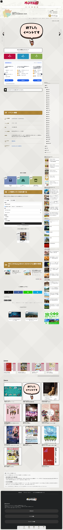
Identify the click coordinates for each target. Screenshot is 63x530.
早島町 (48, 122)
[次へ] (41, 74)
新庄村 (48, 128)
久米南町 (48, 139)
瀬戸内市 (48, 110)
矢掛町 (48, 126)
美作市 (48, 116)
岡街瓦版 (31, 499)
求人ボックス (39, 62)
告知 (37, 7)
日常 (46, 146)
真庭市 (48, 114)
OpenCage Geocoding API (48, 478)
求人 (29, 7)
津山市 (48, 93)
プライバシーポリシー (27, 492)
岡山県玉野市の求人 (8, 62)
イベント (26, 7)
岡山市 (48, 89)
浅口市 (48, 118)
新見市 (48, 106)
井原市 (48, 99)
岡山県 (6, 300)
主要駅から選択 (8, 206)
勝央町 (48, 133)
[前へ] (4, 74)
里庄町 (48, 124)
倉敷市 (48, 91)
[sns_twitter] (8, 292)
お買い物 (47, 150)
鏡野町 (48, 130)
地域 (32, 7)
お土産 (47, 148)
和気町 (48, 120)
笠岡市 (48, 97)
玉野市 (10, 300)
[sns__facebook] (18, 292)
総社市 (48, 101)
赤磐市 (48, 112)
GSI (21, 478)
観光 (34, 7)
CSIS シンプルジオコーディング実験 (29, 478)
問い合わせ (31, 510)
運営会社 (20, 492)
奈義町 (48, 135)
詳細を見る (13, 140)
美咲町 (48, 141)
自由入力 (13, 206)
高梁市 (48, 104)
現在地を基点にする (19, 206)
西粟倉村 (48, 137)
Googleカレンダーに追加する (17, 145)
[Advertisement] (23, 102)
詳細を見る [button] (7, 80)
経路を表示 (23, 223)
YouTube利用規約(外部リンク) (39, 492)
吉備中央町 (49, 143)
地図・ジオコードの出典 (55, 20)
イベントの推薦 (31, 516)
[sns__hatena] (37, 292)
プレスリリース (48, 152)
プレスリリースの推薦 (31, 521)
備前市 (48, 108)
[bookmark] (50, 15)
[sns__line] (27, 292)
